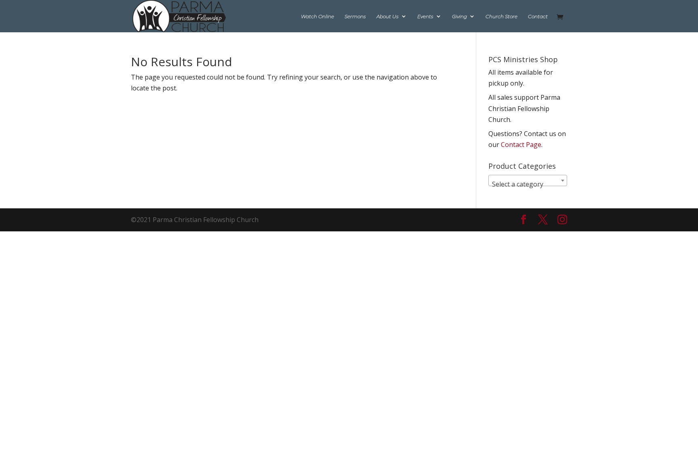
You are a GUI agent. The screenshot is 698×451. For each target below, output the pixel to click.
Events (425, 16)
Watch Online (317, 16)
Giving (459, 16)
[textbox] (528, 184)
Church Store (501, 16)
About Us (387, 16)
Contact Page (521, 144)
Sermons (355, 16)
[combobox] (527, 180)
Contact (538, 16)
